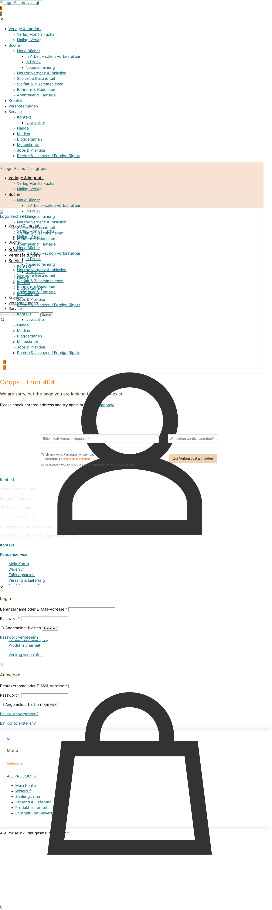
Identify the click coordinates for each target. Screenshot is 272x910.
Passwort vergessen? (19, 714)
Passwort (10, 695)
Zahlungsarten (21, 575)
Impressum (18, 628)
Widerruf (16, 569)
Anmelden (50, 705)
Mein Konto (18, 564)
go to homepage (99, 405)
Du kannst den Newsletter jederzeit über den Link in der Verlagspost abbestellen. (87, 464)
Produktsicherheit (24, 586)
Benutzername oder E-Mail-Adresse (33, 686)
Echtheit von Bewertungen (32, 591)
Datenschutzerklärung (76, 458)
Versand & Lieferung (26, 580)
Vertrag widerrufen (25, 654)
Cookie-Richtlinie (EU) (28, 640)
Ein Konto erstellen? (18, 723)
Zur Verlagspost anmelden (193, 458)
